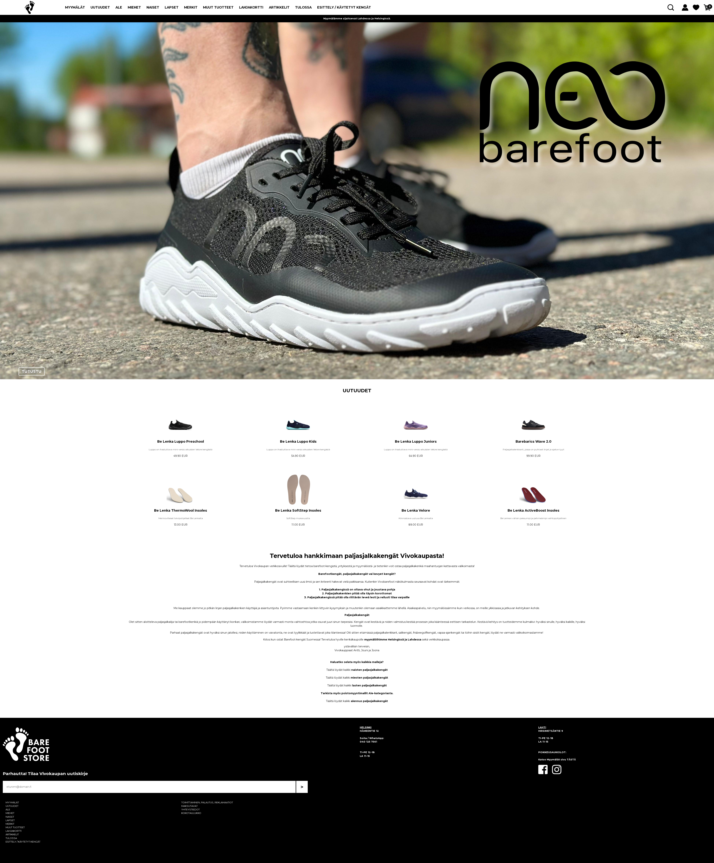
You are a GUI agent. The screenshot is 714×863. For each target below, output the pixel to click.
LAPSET (171, 7)
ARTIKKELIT (279, 7)
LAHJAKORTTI (251, 7)
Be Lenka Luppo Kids (298, 441)
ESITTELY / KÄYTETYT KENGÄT (344, 7)
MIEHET (134, 7)
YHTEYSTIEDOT (190, 809)
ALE (118, 7)
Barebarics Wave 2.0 (533, 441)
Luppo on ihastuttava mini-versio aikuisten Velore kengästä (180, 449)
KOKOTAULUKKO (191, 813)
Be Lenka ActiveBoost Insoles (533, 510)
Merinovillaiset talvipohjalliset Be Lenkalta (180, 518)
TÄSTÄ (571, 759)
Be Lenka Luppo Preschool (180, 441)
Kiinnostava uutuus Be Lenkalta (416, 518)
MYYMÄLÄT (75, 7)
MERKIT (190, 7)
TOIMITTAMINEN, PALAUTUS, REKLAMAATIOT (207, 802)
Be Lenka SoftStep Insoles (298, 510)
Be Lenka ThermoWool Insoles (180, 510)
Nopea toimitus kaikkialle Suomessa (357, 18)
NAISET (153, 7)
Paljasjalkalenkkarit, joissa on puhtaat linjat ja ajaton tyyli (533, 449)
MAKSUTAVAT (189, 806)
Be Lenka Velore (416, 510)
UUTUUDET (100, 7)
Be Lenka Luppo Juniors (416, 441)
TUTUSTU (31, 371)
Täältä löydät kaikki (357, 670)
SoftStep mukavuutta (298, 518)
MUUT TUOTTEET (218, 7)
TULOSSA (303, 7)
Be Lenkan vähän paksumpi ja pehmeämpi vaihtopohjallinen (533, 518)
